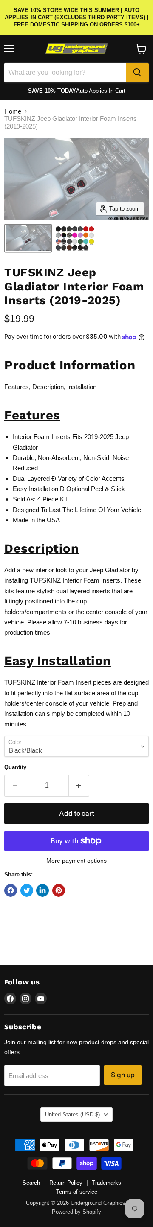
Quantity (15, 767)
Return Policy (65, 1183)
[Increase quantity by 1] (79, 785)
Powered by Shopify (76, 1212)
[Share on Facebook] (10, 890)
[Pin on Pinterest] (58, 890)
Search (31, 1183)
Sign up (123, 1075)
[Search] (137, 72)
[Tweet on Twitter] (26, 890)
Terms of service (76, 1192)
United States (72, 1114)
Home (12, 111)
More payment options (76, 860)
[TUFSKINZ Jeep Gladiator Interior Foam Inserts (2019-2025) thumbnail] (28, 238)
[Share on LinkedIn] (42, 890)
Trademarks (106, 1183)
